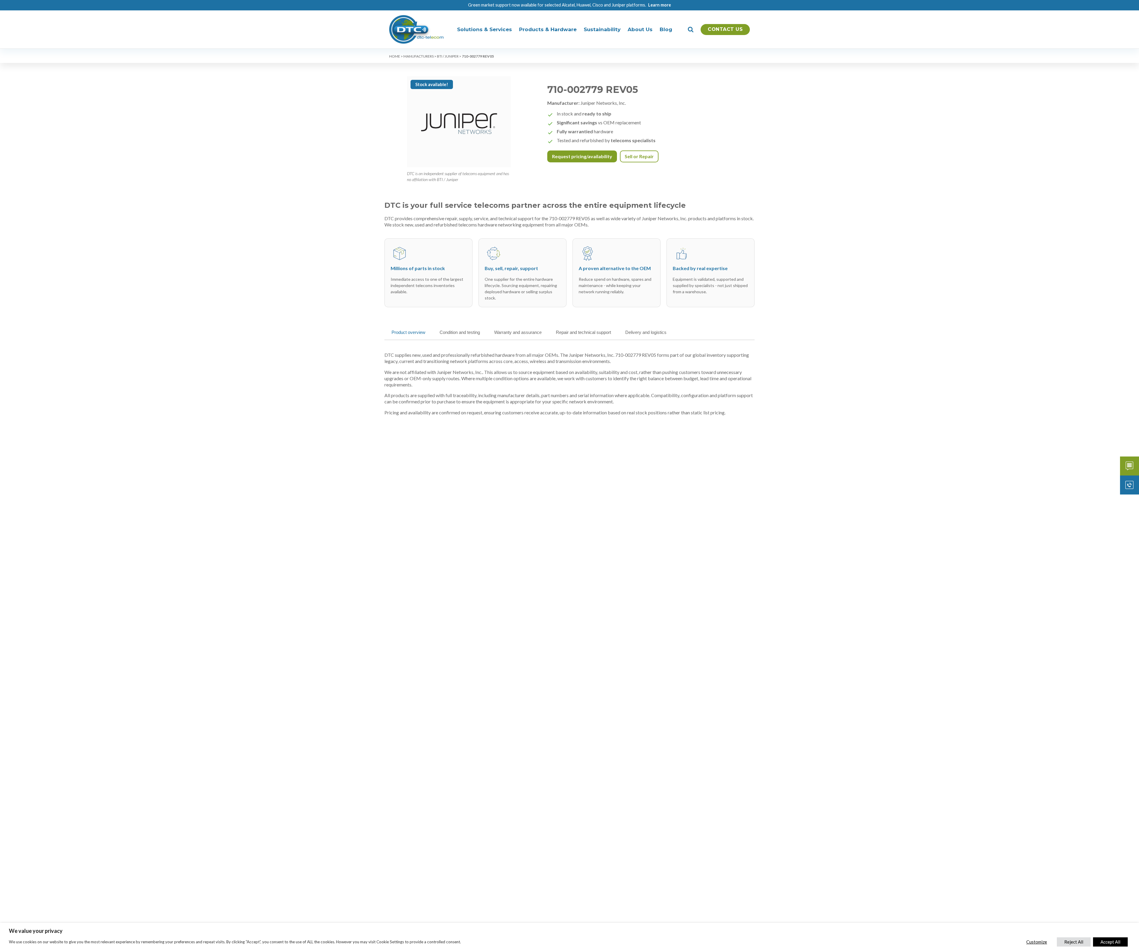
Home (394, 56)
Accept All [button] (1110, 941)
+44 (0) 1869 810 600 (1129, 485)
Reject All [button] (1073, 941)
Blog (666, 29)
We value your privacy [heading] (36, 931)
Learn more (659, 4)
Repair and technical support (583, 332)
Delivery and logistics (645, 332)
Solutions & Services (484, 29)
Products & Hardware (548, 29)
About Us (640, 29)
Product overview (408, 332)
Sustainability (602, 29)
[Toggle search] (690, 29)
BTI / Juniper (448, 56)
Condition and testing (460, 332)
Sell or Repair (639, 156)
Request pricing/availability (582, 156)
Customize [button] (1036, 941)
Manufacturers (418, 56)
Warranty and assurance (518, 332)
